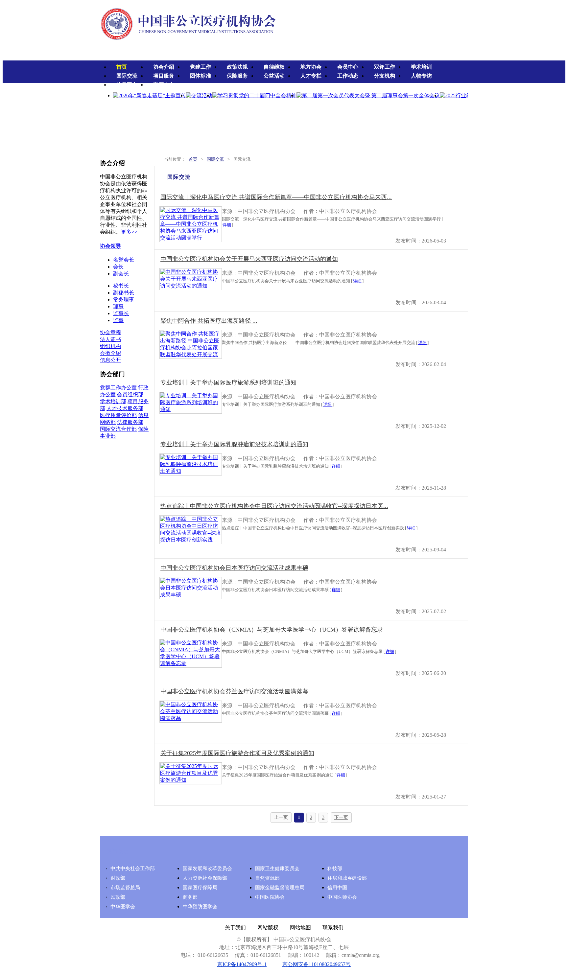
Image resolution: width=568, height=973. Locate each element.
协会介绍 (163, 67)
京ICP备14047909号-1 (242, 964)
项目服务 (163, 76)
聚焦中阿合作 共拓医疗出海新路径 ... (208, 320)
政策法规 (237, 67)
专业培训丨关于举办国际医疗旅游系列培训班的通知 (228, 382)
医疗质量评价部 (118, 415)
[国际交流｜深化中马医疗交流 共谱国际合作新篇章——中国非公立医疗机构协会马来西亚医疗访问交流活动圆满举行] (190, 238)
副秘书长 (123, 292)
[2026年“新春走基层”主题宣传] (149, 95)
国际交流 (126, 76)
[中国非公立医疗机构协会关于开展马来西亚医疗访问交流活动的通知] (190, 286)
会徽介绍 (110, 353)
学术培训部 (113, 401)
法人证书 (110, 339)
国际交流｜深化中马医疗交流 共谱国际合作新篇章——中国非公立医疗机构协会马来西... (276, 197)
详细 (227, 224)
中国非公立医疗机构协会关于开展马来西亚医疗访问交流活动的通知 (249, 259)
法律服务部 (130, 422)
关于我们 (235, 927)
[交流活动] (199, 95)
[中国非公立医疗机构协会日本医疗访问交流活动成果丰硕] (190, 594)
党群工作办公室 (118, 387)
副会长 (121, 273)
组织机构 (110, 346)
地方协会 (310, 67)
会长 (118, 266)
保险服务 (237, 76)
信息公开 (110, 360)
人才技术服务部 (124, 408)
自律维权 (274, 67)
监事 (118, 320)
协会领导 (110, 246)
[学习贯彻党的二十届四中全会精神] (254, 95)
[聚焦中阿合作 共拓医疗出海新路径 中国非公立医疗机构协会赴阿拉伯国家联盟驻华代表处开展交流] (190, 354)
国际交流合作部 (118, 429)
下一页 (341, 817)
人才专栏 (310, 76)
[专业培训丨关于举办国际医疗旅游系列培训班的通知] (190, 409)
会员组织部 (130, 394)
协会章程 (110, 332)
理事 (118, 306)
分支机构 (384, 76)
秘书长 (121, 286)
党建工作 (200, 67)
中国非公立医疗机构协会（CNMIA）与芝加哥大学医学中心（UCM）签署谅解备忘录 (271, 629)
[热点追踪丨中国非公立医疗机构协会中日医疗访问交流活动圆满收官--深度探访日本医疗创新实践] (190, 540)
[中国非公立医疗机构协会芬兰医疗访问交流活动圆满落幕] (190, 718)
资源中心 (163, 84)
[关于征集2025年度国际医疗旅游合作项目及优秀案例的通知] (190, 780)
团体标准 (200, 76)
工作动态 (347, 76)
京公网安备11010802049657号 (316, 964)
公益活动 (274, 76)
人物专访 (421, 76)
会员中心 (347, 67)
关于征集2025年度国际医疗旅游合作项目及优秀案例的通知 (237, 753)
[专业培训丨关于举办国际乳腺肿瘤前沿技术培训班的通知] (190, 471)
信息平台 (126, 84)
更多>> (129, 232)
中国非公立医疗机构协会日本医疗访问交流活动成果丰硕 (234, 568)
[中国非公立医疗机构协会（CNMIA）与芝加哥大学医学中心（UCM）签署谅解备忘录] (190, 663)
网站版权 (267, 927)
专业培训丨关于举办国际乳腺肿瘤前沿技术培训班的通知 (234, 444)
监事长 (121, 313)
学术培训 (421, 67)
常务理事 (123, 299)
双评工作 (384, 67)
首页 (121, 67)
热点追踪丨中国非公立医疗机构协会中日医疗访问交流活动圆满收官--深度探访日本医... (274, 506)
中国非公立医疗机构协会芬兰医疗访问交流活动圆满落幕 (234, 691)
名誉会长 (123, 260)
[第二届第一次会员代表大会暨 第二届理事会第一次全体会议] (368, 95)
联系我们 (332, 927)
